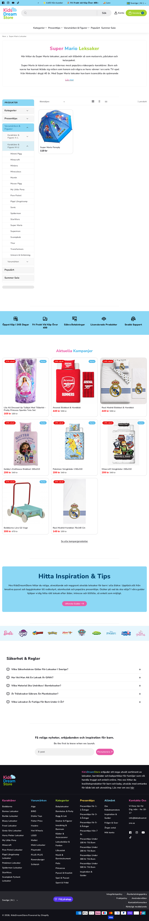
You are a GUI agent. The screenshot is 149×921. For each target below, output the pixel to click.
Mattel (34, 840)
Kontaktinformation (137, 902)
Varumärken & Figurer (13, 128)
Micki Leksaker (38, 845)
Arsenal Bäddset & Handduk (67, 407)
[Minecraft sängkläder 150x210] (123, 442)
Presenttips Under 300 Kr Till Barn (89, 857)
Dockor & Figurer (64, 821)
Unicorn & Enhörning (20, 255)
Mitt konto (109, 832)
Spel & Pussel (62, 878)
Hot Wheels (37, 830)
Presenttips (11, 118)
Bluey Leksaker (9, 821)
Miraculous (15, 171)
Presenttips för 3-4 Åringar (88, 816)
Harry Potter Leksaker (13, 835)
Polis (58, 863)
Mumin (13, 177)
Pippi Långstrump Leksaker (10, 856)
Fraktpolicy (121, 898)
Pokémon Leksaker (11, 863)
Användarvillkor (139, 898)
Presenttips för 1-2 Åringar (88, 808)
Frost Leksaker (9, 825)
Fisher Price (36, 821)
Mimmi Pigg (16, 153)
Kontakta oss (137, 800)
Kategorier (10, 110)
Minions (14, 165)
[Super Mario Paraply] (56, 127)
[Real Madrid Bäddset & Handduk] (123, 381)
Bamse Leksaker (10, 811)
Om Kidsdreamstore (112, 808)
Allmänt (109, 800)
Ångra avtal (110, 827)
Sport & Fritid (62, 882)
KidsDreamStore (19, 915)
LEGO (34, 835)
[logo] (9, 780)
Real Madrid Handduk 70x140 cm (69, 528)
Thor (12, 243)
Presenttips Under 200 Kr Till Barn (89, 849)
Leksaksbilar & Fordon (63, 843)
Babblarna (7, 806)
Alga (33, 806)
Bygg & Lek (61, 816)
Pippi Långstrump (19, 201)
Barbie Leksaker (10, 816)
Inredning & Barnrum (61, 827)
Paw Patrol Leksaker (12, 849)
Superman (15, 231)
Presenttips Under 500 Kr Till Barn (89, 865)
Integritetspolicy (114, 894)
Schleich (35, 864)
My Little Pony (17, 189)
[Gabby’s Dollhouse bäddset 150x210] (25, 442)
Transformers (17, 249)
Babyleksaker (62, 806)
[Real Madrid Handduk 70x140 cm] (74, 501)
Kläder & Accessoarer (62, 835)
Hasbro (34, 825)
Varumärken (13, 261)
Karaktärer (9, 800)
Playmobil (36, 849)
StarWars (15, 219)
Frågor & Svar (111, 822)
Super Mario (16, 225)
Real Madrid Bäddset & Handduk (118, 407)
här (132, 787)
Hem (4, 36)
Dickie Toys (36, 816)
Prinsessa (60, 868)
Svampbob (15, 237)
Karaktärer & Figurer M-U (13, 146)
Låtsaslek (60, 850)
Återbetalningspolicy (137, 894)
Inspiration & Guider (86, 873)
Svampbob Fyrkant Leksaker (11, 879)
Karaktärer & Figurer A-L (13, 136)
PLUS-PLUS (37, 854)
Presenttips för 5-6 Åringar (88, 824)
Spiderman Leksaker (12, 867)
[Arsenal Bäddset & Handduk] (74, 381)
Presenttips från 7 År (88, 832)
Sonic (13, 207)
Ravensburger (38, 859)
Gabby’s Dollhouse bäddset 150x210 (22, 469)
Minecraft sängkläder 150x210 (117, 469)
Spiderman (15, 213)
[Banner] (8, 633)
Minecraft (15, 159)
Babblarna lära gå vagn (16, 528)
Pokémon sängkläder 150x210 (68, 469)
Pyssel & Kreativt (64, 873)
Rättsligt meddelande (136, 906)
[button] (136, 13)
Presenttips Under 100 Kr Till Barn (89, 841)
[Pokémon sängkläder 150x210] (74, 442)
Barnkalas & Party (64, 811)
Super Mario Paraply (50, 147)
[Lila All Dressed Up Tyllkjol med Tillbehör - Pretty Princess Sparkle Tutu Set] (25, 381)
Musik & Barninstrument (63, 857)
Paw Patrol (15, 195)
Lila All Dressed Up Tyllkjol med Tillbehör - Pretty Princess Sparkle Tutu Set (25, 409)
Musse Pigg (16, 183)
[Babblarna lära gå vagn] (25, 501)
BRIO (33, 811)
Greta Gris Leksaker (12, 830)
